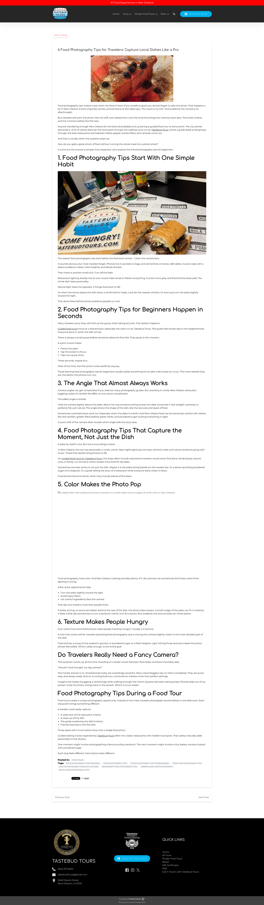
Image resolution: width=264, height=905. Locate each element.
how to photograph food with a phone (78, 767)
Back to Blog (60, 35)
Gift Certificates (170, 865)
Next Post (204, 797)
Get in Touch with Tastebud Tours (180, 871)
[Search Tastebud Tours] (174, 14)
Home (116, 14)
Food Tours (77, 760)
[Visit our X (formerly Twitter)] (138, 870)
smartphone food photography (157, 767)
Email (86, 778)
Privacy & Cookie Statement (132, 902)
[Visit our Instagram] (132, 870)
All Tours (166, 855)
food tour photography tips (187, 763)
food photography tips (115, 763)
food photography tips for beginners (150, 763)
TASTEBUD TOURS (74, 861)
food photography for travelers (83, 763)
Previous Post (62, 797)
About (165, 862)
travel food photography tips (74, 770)
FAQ (164, 868)
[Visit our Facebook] (127, 870)
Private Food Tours (172, 858)
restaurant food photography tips (119, 767)
